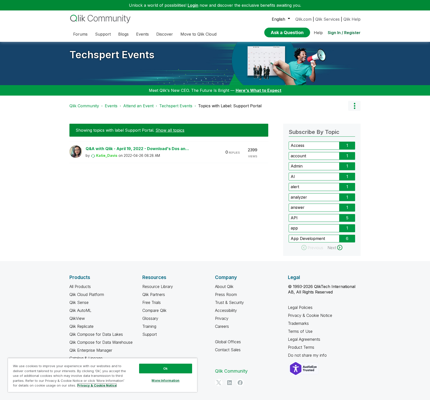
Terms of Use (300, 331)
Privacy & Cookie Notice (310, 315)
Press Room (226, 294)
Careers (222, 326)
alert (295, 186)
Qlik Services (327, 19)
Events (111, 105)
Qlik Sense (79, 302)
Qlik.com (303, 19)
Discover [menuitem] (164, 34)
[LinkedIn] (229, 382)
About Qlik (224, 286)
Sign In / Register (344, 32)
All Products (80, 286)
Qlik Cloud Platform (86, 294)
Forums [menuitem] (80, 34)
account (298, 155)
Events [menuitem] (142, 34)
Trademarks (298, 323)
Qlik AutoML (80, 310)
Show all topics (170, 130)
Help (318, 32)
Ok (165, 368)
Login (193, 5)
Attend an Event (138, 105)
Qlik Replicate (81, 326)
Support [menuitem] (103, 34)
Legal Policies (300, 307)
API (294, 217)
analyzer (299, 197)
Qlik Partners (153, 294)
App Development (308, 238)
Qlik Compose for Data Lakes (96, 334)
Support (149, 334)
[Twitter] (218, 382)
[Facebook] (240, 382)
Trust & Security (229, 302)
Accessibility (226, 310)
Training (149, 326)
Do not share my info (308, 355)
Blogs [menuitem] (123, 34)
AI (293, 176)
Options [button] (354, 106)
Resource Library (157, 286)
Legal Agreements (304, 339)
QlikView (77, 318)
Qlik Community (84, 105)
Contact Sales (228, 349)
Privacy (221, 318)
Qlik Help (352, 19)
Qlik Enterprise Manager (90, 350)
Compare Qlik (154, 310)
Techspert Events (112, 54)
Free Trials (151, 302)
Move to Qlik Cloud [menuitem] (198, 34)
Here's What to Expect (258, 90)
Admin (297, 166)
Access (297, 145)
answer (298, 207)
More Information (165, 380)
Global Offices (228, 341)
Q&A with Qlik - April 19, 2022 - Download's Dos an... (137, 148)
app (294, 228)
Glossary (150, 318)
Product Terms (301, 347)
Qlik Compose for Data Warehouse (101, 342)
